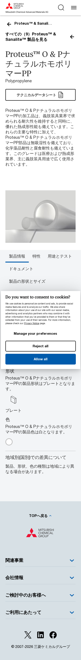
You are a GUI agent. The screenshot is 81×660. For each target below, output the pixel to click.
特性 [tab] (36, 256)
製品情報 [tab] (17, 256)
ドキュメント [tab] (21, 268)
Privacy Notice (31, 323)
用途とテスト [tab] (60, 256)
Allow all (40, 359)
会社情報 (14, 577)
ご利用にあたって (23, 612)
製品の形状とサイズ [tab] (27, 281)
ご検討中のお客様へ (25, 594)
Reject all (40, 346)
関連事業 (14, 560)
